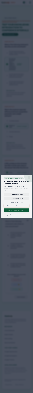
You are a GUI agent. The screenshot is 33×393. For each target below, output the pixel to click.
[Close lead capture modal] (29, 177)
